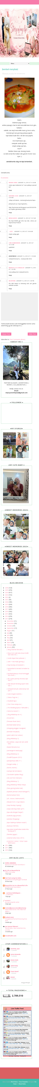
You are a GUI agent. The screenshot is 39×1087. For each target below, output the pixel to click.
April (8, 640)
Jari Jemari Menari (11, 926)
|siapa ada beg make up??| (15, 809)
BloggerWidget (25, 982)
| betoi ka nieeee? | (12, 711)
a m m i (7, 900)
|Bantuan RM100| (12, 826)
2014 (7, 616)
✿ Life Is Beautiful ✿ (12, 870)
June (8, 635)
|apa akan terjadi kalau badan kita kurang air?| (17, 830)
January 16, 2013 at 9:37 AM (27, 218)
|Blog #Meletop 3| (12, 738)
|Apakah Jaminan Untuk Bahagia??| (18, 792)
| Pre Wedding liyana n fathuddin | (17, 708)
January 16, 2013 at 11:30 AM (26, 256)
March (9, 642)
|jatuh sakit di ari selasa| (14, 735)
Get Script (11, 1056)
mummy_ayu (15, 949)
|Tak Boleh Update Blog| (14, 774)
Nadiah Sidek (13, 182)
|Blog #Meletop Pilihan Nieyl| (16, 785)
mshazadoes (13, 218)
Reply (10, 190)
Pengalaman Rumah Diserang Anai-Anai (16, 919)
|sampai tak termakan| (14, 771)
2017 (7, 609)
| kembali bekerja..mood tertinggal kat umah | (17, 674)
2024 (7, 592)
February (10, 645)
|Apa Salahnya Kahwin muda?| (16, 822)
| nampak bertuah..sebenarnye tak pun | (17, 689)
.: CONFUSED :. (9, 894)
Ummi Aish (14, 960)
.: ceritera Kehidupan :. (13, 893)
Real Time (16, 1056)
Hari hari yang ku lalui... (13, 878)
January (9, 647)
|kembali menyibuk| (13, 732)
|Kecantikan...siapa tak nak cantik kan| (17, 743)
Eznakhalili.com (10, 936)
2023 (7, 595)
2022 (7, 597)
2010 (7, 850)
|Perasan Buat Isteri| (13, 721)
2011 (7, 848)
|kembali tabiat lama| (13, 725)
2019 (7, 604)
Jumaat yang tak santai (12, 902)
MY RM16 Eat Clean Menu (13, 887)
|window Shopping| (13, 819)
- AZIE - (11, 231)
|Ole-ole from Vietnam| (14, 778)
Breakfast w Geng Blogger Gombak (16, 879)
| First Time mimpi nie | (14, 704)
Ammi (12, 977)
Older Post (32, 334)
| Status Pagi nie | (12, 697)
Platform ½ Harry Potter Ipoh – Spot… (13, 1043)
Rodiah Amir (9, 917)
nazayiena (12, 281)
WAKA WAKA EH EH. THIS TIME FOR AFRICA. (15, 910)
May (8, 638)
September (10, 628)
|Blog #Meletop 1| (12, 781)
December (10, 621)
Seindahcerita (20, 73)
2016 (7, 611)
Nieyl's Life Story (12, 1022)
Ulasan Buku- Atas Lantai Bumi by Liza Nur (15, 929)
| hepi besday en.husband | (15, 665)
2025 (7, 590)
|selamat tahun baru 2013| (15, 838)
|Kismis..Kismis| (11, 768)
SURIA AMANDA (10, 863)
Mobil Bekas (14, 1082)
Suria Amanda (15, 954)
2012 (7, 845)
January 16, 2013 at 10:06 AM (23, 231)
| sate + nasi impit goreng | (15, 661)
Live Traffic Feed (17, 1008)
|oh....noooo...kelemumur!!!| (15, 798)
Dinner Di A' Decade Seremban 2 (15, 865)
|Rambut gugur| (11, 834)
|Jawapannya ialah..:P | (14, 761)
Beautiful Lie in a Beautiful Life (16, 885)
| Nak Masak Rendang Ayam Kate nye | (17, 684)
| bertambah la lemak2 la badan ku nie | (17, 669)
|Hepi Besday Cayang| (13, 805)
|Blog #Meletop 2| (12, 754)
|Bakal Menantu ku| (13, 747)
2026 (7, 588)
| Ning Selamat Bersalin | (14, 650)
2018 (7, 607)
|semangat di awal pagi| (14, 750)
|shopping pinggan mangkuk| (16, 728)
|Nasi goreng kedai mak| (14, 788)
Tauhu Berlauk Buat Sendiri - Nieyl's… (17, 1017)
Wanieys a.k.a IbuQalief (16, 267)
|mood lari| (10, 718)
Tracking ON (23, 1056)
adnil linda (14, 966)
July (8, 633)
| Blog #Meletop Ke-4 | (14, 714)
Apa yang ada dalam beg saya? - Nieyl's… (14, 1048)
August (9, 631)
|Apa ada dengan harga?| (14, 812)
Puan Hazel (14, 971)
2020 (7, 602)
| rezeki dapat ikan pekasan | (16, 658)
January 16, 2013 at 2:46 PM (25, 281)
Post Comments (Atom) (17, 339)
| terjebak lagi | (11, 701)
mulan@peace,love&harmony (15, 908)
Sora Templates (23, 1082)
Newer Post (6, 334)
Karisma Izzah (13, 196)
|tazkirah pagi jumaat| (13, 816)
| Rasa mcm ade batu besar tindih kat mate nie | (17, 654)
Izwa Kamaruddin (14, 243)
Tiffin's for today (10, 872)
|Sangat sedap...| (12, 764)
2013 (7, 619)
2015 (7, 614)
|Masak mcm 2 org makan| (15, 802)
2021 (7, 600)
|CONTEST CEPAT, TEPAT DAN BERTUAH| (16, 842)
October (10, 626)
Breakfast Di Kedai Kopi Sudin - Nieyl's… (14, 1026)
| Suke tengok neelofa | (14, 694)
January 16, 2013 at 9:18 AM (27, 182)
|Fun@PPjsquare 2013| (14, 757)
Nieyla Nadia (22, 1084)
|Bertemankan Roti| (13, 795)
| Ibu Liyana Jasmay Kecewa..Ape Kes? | (17, 679)
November (10, 623)
